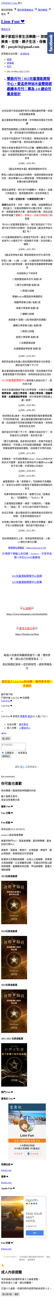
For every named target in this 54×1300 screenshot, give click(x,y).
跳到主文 (5, 29)
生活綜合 (24, 54)
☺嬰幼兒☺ (25, 728)
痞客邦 (23, 716)
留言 (30, 716)
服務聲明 (31, 1260)
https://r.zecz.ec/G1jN (36, 548)
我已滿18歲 (7, 1294)
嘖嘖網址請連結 (16, 548)
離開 (16, 1294)
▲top (3, 733)
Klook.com (6, 1170)
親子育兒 (23, 724)
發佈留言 (6, 756)
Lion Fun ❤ (13, 21)
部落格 (10, 63)
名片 (9, 66)
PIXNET (13, 1257)
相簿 (9, 59)
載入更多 (6, 739)
